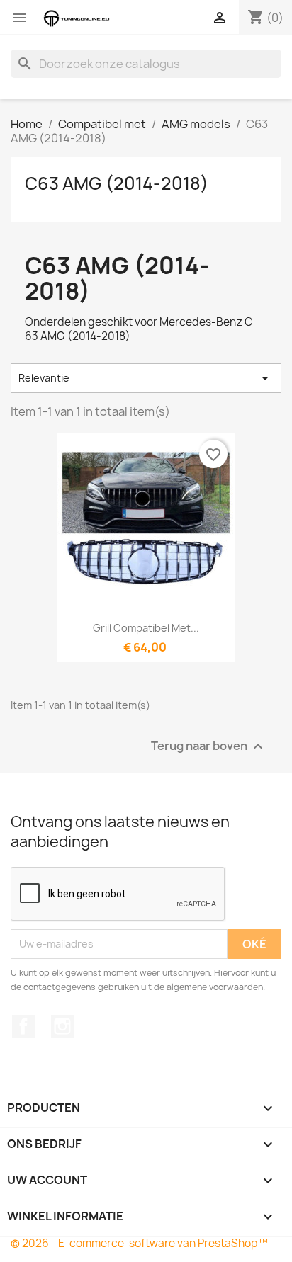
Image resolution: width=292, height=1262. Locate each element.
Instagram (62, 1026)
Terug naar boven (208, 746)
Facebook (23, 1026)
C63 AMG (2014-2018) (116, 183)
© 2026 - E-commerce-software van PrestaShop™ (139, 1243)
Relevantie (146, 378)
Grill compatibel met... (146, 628)
